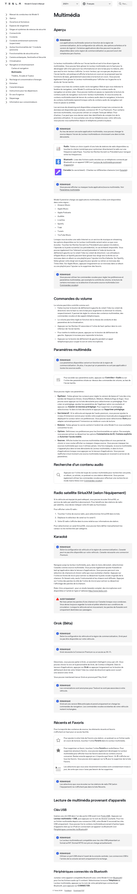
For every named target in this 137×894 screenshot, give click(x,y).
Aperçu (12, 18)
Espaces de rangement (19, 26)
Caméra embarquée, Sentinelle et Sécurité (27, 57)
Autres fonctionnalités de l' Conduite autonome (25, 48)
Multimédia (16, 72)
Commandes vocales (69, 285)
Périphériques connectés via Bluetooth (70, 829)
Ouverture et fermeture (19, 22)
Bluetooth (117, 878)
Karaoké (123, 170)
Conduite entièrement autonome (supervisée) (23, 42)
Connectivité (15, 33)
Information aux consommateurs (23, 102)
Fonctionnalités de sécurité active (24, 53)
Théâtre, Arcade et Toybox (22, 76)
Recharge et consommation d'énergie (25, 79)
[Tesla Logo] (13, 3)
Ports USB (105, 816)
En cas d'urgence (16, 94)
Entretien (13, 83)
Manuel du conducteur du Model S (24, 14)
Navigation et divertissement (21, 65)
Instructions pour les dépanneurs (23, 91)
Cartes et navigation (19, 68)
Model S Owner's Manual (34, 4)
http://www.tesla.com (97, 591)
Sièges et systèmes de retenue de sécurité (27, 29)
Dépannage (14, 98)
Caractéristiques (16, 87)
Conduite (13, 37)
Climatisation (15, 61)
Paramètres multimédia (70, 190)
